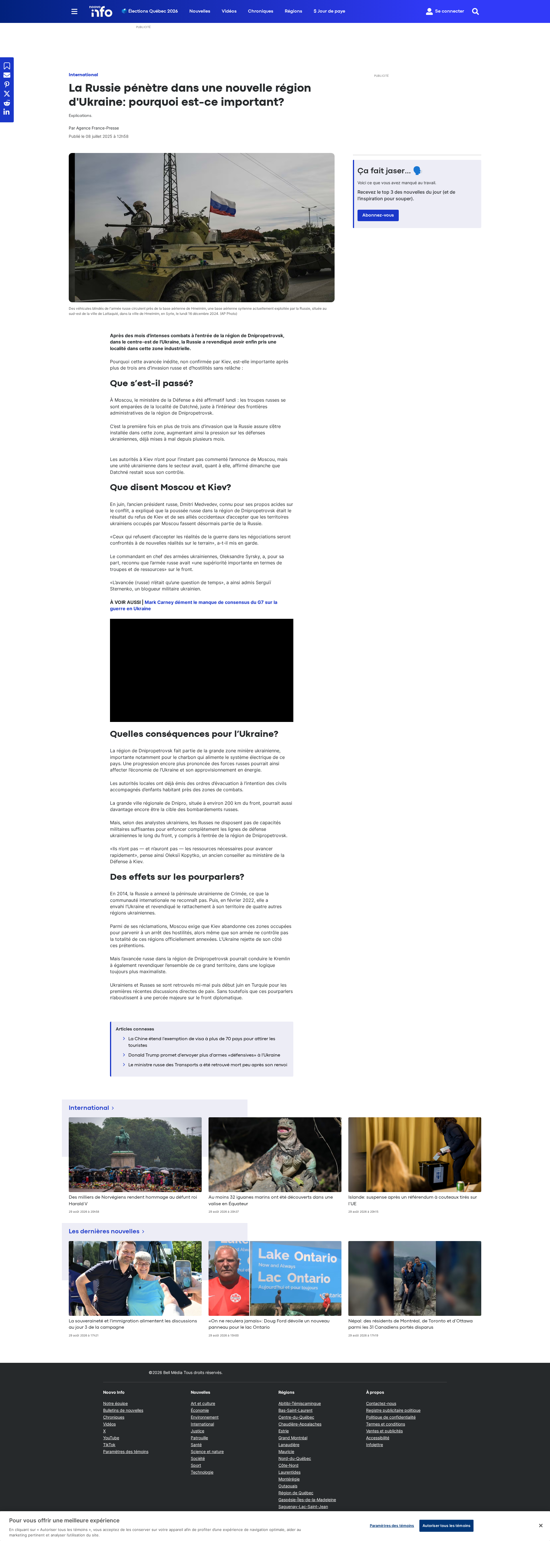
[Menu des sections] (74, 11)
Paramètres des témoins (125, 1451)
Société (198, 1458)
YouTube (111, 1437)
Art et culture (203, 1403)
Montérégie (289, 1479)
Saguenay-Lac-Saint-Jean (303, 1506)
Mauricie (286, 1451)
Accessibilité (377, 1437)
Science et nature (207, 1451)
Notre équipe (115, 1403)
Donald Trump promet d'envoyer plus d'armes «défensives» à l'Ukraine (204, 1055)
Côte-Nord (288, 1465)
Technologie (202, 1472)
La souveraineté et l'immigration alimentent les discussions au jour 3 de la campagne (133, 1324)
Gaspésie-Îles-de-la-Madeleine (307, 1499)
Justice (197, 1430)
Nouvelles (199, 11)
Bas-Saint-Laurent (295, 1410)
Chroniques (260, 11)
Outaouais (287, 1485)
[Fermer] (541, 1525)
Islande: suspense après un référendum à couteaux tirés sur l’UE (412, 1200)
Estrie (283, 1430)
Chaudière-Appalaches (299, 1424)
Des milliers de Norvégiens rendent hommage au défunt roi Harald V (133, 1200)
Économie (200, 1410)
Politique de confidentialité (391, 1417)
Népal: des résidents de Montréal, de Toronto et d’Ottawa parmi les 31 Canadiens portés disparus (410, 1324)
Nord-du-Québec (294, 1458)
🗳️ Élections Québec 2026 (149, 11)
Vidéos (229, 11)
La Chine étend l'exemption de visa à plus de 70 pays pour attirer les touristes (201, 1042)
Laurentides (289, 1472)
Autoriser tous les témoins (446, 1525)
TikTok (109, 1444)
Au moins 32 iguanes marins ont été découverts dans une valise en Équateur (271, 1200)
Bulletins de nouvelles (123, 1410)
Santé (196, 1444)
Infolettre (374, 1444)
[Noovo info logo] (100, 11)
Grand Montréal (292, 1437)
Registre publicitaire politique (393, 1410)
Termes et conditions (385, 1424)
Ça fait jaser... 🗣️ (390, 171)
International (83, 75)
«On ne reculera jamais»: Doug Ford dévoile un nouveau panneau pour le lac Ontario (269, 1324)
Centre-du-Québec (296, 1417)
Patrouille (199, 1437)
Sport (196, 1465)
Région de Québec (295, 1492)
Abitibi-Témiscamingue (299, 1403)
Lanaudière (288, 1444)
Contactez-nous (381, 1403)
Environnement (205, 1417)
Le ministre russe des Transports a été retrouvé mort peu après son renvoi (207, 1065)
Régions (293, 11)
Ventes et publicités (384, 1430)
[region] (275, 1526)
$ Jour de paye (329, 11)
